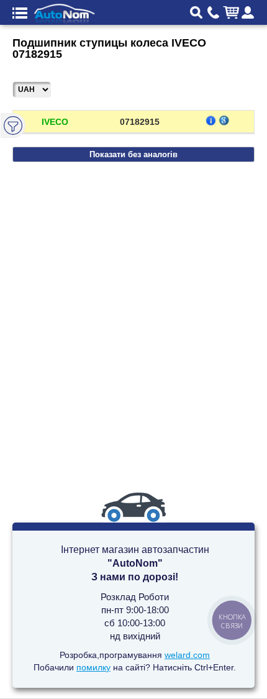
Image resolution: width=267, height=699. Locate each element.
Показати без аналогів (133, 154)
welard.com (187, 655)
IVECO (55, 122)
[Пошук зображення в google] (224, 120)
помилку (93, 667)
